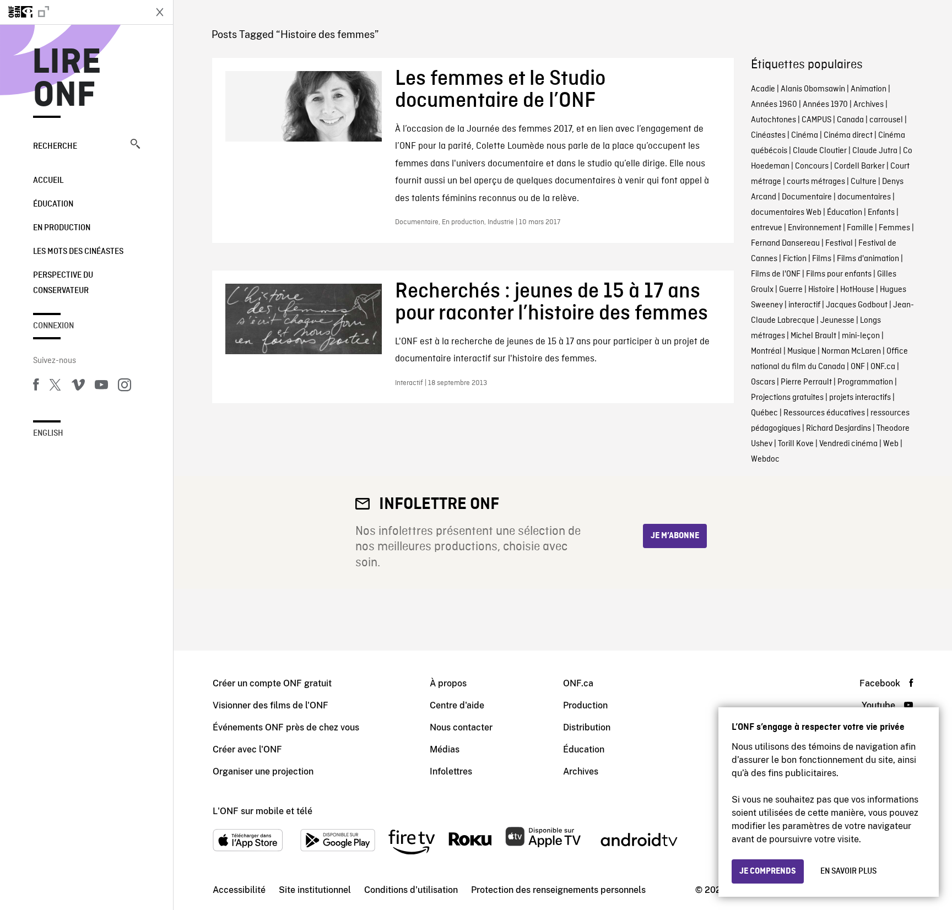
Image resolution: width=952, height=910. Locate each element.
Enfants (881, 212)
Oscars (763, 382)
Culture (864, 181)
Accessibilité (239, 890)
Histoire (821, 289)
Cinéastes (768, 135)
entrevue (766, 228)
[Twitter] (55, 386)
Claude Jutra (874, 150)
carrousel (886, 120)
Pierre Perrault (806, 382)
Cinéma (804, 135)
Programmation (865, 382)
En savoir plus (848, 871)
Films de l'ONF (775, 274)
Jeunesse (837, 320)
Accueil (48, 180)
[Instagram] (124, 386)
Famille (860, 228)
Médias (444, 749)
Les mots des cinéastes (78, 251)
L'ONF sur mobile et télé (262, 811)
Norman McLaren (851, 351)
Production (585, 705)
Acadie (763, 89)
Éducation (53, 204)
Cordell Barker (859, 166)
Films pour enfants (839, 274)
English (48, 433)
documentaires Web (786, 212)
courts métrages (816, 181)
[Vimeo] (78, 386)
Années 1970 (825, 104)
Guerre (791, 289)
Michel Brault (813, 336)
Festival (839, 243)
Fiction (795, 258)
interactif (804, 305)
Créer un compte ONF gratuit (272, 683)
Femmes (894, 228)
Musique (801, 351)
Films (821, 258)
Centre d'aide (457, 705)
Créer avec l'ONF (247, 749)
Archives (868, 104)
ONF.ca (882, 366)
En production (61, 228)
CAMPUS (816, 120)
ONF (858, 366)
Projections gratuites (787, 397)
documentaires (864, 197)
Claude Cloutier (820, 150)
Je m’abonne (675, 536)
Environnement (814, 228)
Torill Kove (796, 443)
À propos (448, 683)
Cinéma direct (848, 135)
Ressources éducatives (824, 413)
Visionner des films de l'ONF (270, 705)
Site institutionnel (315, 890)
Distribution (586, 727)
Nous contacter (461, 727)
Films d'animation (868, 258)
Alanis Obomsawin (813, 89)
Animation (868, 89)
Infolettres (451, 771)
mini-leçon (861, 336)
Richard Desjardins (838, 428)
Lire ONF (67, 79)
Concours (812, 166)
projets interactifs (860, 397)
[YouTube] (101, 386)
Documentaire (807, 197)
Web (891, 443)
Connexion (53, 326)
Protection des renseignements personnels (558, 890)
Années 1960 (774, 104)
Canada (850, 120)
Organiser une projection (263, 771)
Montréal (766, 351)
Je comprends (767, 871)
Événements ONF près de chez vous (286, 727)
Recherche (55, 146)
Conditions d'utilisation (411, 890)
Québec (764, 413)
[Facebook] (36, 386)
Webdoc (765, 459)
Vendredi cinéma (848, 443)
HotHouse (857, 289)
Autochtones (773, 120)
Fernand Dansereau (785, 243)
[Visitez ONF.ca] (72, 12)
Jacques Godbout (857, 305)
